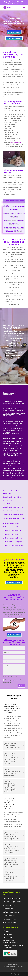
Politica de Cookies (13, 964)
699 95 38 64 (8, 937)
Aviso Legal (20, 966)
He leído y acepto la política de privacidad (13, 681)
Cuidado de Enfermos (9, 915)
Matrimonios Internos (9, 919)
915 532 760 (9, 2)
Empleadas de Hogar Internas (11, 898)
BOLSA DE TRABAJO (14, 38)
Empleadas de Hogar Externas (12, 902)
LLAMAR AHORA (14, 32)
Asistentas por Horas (9, 905)
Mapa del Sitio (13, 969)
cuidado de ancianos (16, 142)
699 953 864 (19, 2)
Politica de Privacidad (9, 966)
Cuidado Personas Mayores (11, 912)
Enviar (21, 686)
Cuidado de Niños (8, 909)
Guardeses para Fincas (9, 922)
